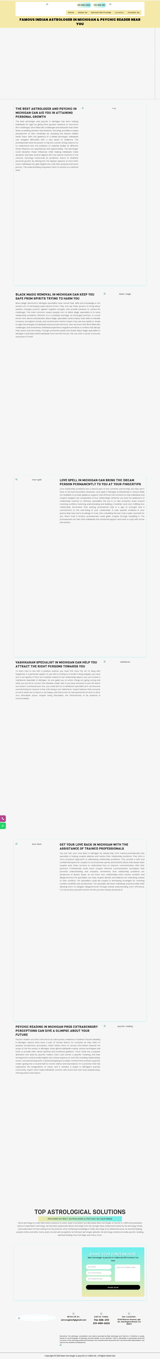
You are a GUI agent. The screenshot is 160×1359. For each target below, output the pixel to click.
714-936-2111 (99, 5)
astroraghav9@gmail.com (73, 1320)
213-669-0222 (84, 5)
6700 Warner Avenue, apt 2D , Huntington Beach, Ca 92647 (129, 1321)
